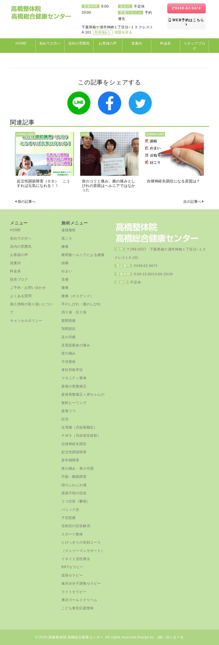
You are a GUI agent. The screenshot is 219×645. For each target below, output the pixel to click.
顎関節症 (68, 329)
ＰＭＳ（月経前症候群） (81, 435)
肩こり (66, 238)
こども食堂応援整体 (77, 608)
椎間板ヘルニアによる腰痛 (83, 255)
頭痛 (65, 263)
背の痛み (68, 353)
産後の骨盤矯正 (74, 386)
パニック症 (70, 509)
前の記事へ (27, 201)
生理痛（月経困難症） (79, 427)
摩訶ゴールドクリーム (79, 600)
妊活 (65, 419)
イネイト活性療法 (75, 559)
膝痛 (65, 287)
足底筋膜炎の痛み (75, 345)
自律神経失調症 (74, 444)
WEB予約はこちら (187, 20)
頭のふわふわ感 (74, 485)
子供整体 (68, 361)
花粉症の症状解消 (75, 526)
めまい (66, 271)
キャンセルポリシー (26, 320)
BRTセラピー (72, 567)
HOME (15, 230)
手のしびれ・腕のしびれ (81, 304)
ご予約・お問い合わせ (28, 287)
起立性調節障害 (74, 452)
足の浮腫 (68, 337)
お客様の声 (19, 255)
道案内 (15, 263)
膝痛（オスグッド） (77, 296)
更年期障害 (70, 460)
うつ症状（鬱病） (75, 501)
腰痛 (65, 246)
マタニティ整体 (74, 378)
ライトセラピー (74, 592)
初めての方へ (21, 238)
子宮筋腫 (68, 518)
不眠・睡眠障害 (74, 476)
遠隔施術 (68, 230)
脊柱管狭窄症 (72, 370)
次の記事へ (192, 201)
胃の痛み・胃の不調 (77, 468)
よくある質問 (21, 296)
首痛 (65, 279)
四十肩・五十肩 (74, 312)
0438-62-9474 (188, 8)
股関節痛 (68, 320)
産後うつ (68, 411)
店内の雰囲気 (21, 246)
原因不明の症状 (74, 493)
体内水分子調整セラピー (81, 583)
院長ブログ (19, 279)
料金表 (15, 271)
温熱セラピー (72, 575)
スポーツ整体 (72, 534)
